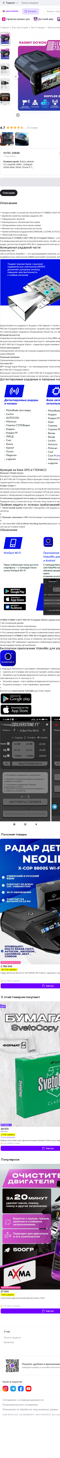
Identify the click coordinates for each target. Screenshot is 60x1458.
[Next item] (5, 104)
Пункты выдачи (29, 2)
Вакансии (9, 1342)
